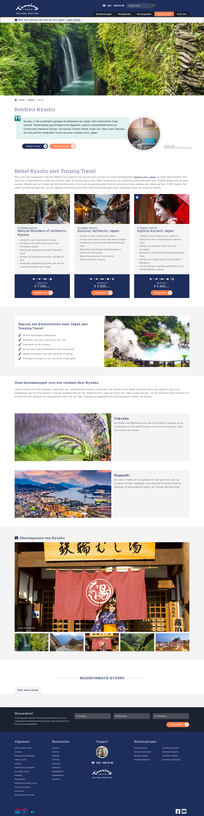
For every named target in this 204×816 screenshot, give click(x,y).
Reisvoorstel (164, 14)
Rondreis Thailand (170, 752)
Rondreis (56, 779)
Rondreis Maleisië (141, 759)
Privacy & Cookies (22, 787)
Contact (18, 752)
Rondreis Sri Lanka (171, 748)
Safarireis (56, 767)
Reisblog (18, 775)
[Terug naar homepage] (102, 774)
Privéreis (55, 756)
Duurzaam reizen (22, 771)
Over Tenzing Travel (23, 748)
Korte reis (56, 764)
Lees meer (73, 19)
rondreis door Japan (144, 177)
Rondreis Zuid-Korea (171, 759)
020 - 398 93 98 (115, 5)
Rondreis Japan (141, 756)
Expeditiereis (57, 771)
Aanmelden (176, 724)
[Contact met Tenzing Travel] (102, 752)
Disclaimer (19, 791)
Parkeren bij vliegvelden (25, 767)
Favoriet (55, 748)
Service (18, 764)
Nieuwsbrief (24, 713)
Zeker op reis (20, 759)
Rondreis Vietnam (170, 756)
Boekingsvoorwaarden (24, 795)
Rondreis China (140, 748)
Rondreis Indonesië (142, 752)
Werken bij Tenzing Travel (25, 783)
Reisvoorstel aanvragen (25, 756)
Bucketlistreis (58, 775)
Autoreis (55, 752)
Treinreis (55, 759)
